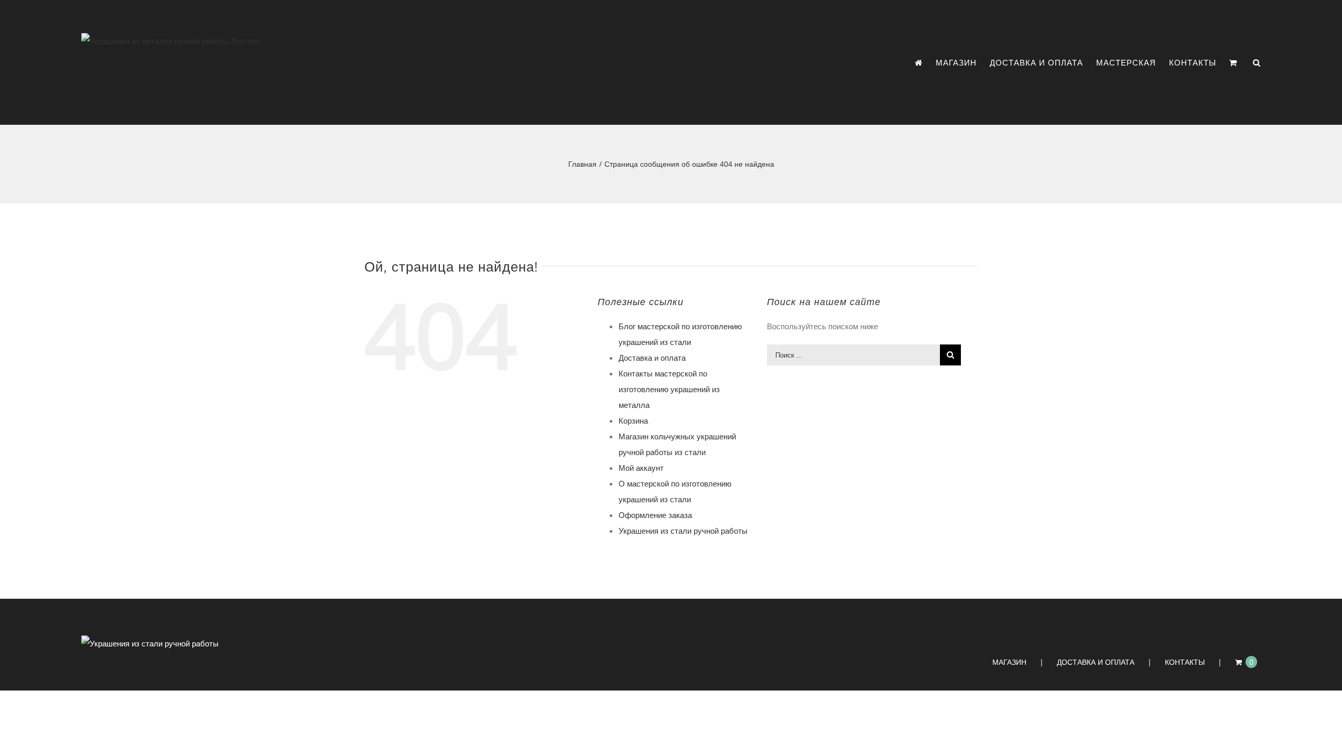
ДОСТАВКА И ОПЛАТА (1095, 662)
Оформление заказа (655, 515)
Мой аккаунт (641, 467)
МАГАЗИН (1009, 662)
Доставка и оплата (652, 357)
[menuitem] (925, 62)
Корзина (633, 420)
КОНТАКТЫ (1185, 662)
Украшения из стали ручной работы (683, 530)
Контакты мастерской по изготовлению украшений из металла (669, 389)
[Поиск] (1257, 62)
